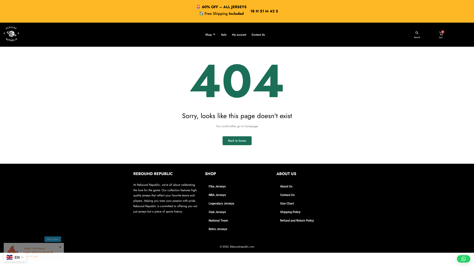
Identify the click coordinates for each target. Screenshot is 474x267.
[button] (463, 259)
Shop (208, 35)
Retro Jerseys (218, 229)
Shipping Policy (290, 212)
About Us (286, 186)
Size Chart (287, 203)
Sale (223, 35)
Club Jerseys (217, 212)
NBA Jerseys (217, 195)
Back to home (237, 141)
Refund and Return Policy (297, 220)
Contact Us (258, 35)
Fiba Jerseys (217, 186)
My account (239, 35)
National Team (218, 220)
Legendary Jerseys (221, 203)
